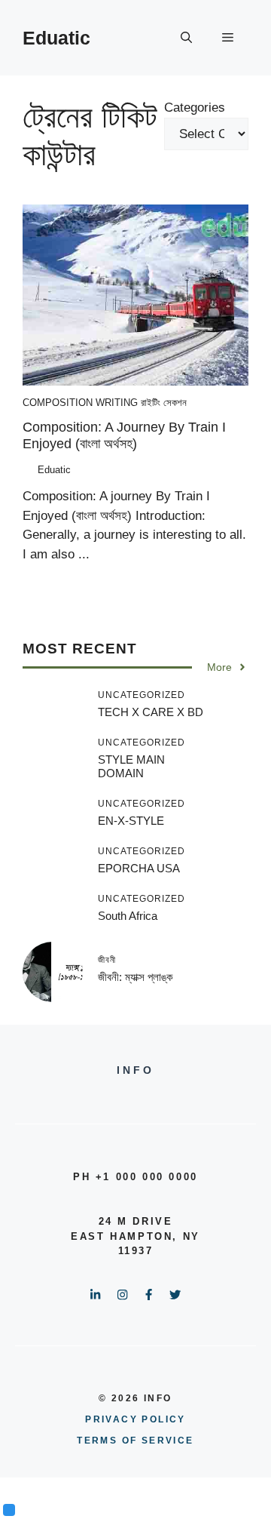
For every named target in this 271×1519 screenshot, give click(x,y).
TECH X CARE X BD (150, 712)
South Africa (127, 915)
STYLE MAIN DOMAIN (131, 766)
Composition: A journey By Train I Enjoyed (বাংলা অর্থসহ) (124, 435)
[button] (186, 37)
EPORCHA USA (139, 868)
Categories (194, 107)
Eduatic (56, 37)
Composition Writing (80, 402)
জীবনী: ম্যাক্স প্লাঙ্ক (135, 976)
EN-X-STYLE (131, 820)
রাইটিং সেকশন (164, 402)
